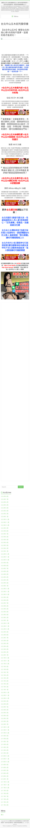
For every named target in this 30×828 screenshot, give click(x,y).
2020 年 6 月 (4, 710)
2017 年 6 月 (4, 799)
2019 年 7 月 (4, 741)
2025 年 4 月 (4, 542)
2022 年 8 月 (4, 635)
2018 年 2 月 (4, 776)
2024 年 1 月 (4, 586)
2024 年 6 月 (4, 571)
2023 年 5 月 (4, 609)
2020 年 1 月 (4, 724)
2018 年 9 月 (4, 764)
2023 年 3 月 (4, 614)
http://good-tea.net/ (7, 267)
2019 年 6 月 (4, 744)
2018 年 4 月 (4, 773)
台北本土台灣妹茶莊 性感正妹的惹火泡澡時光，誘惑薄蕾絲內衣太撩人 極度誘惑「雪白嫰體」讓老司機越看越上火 (15, 234)
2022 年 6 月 (4, 640)
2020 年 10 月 (5, 698)
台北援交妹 (11, 209)
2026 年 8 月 (4, 496)
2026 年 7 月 (4, 499)
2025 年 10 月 (5, 525)
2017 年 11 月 (5, 785)
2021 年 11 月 (5, 661)
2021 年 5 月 (4, 678)
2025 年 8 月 (4, 531)
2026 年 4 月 (4, 508)
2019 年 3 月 (4, 753)
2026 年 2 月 (4, 514)
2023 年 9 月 (4, 597)
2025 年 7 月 (4, 534)
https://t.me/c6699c (10, 265)
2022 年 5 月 (4, 643)
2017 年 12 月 (5, 782)
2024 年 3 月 (4, 580)
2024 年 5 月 (4, 574)
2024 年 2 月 (4, 583)
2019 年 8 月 (4, 738)
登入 (2, 814)
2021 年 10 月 (5, 663)
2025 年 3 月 (4, 545)
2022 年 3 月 (4, 649)
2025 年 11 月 (5, 522)
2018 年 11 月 (5, 759)
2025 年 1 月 (4, 551)
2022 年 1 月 (4, 655)
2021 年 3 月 (4, 684)
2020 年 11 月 (5, 695)
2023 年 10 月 (5, 594)
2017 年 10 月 (5, 788)
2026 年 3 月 (4, 511)
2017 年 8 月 (4, 793)
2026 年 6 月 (4, 502)
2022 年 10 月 (5, 629)
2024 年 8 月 (4, 565)
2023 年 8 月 (4, 600)
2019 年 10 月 (5, 733)
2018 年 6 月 (4, 767)
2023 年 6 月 (4, 606)
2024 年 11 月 (5, 557)
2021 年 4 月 (4, 681)
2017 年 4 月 (4, 805)
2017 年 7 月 (4, 796)
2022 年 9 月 (4, 632)
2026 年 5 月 (4, 505)
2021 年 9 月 (4, 666)
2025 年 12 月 (5, 519)
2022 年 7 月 (4, 638)
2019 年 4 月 (4, 750)
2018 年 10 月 (5, 762)
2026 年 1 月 (4, 516)
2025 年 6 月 (4, 537)
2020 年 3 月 (4, 718)
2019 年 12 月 (5, 727)
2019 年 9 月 (4, 736)
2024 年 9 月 (4, 563)
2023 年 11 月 (5, 591)
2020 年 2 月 (4, 721)
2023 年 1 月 (4, 620)
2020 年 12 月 (5, 692)
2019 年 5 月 (4, 747)
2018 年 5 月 (4, 770)
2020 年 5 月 (4, 713)
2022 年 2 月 (4, 652)
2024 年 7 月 (4, 568)
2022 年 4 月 (4, 646)
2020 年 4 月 (4, 715)
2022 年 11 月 (5, 626)
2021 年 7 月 (4, 672)
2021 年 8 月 (4, 669)
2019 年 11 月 (5, 730)
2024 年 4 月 (4, 577)
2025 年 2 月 (4, 548)
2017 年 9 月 (4, 790)
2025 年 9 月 (4, 528)
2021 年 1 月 (4, 689)
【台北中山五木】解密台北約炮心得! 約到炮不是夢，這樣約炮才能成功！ (15, 32)
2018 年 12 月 (5, 756)
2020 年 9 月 (4, 701)
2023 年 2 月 (4, 617)
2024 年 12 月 (5, 554)
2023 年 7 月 (4, 603)
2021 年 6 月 (4, 675)
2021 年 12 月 (5, 658)
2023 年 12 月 (5, 588)
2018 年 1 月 (4, 779)
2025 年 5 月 (4, 539)
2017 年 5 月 (4, 802)
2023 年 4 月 (4, 612)
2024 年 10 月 (5, 560)
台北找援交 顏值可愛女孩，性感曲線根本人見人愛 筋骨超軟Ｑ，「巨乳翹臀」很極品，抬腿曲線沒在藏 (15, 221)
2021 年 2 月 (4, 687)
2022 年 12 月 (5, 623)
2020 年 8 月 (4, 704)
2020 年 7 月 (4, 707)
